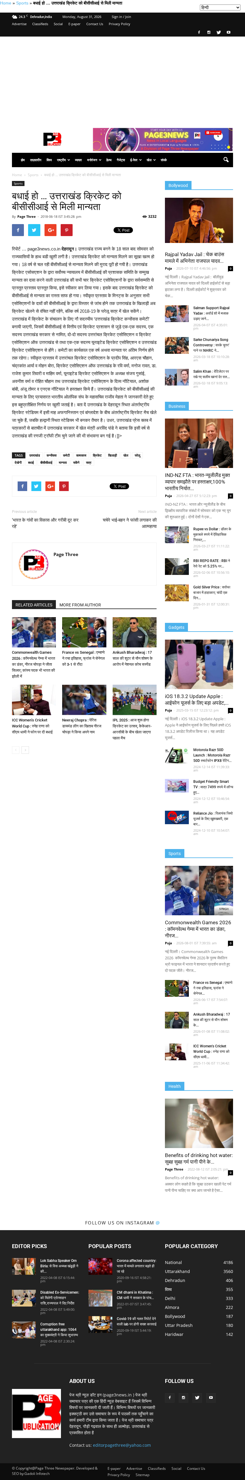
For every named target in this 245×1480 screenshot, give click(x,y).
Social (58, 24)
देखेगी (18, 462)
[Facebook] (199, 32)
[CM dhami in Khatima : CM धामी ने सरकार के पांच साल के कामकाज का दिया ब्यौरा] (100, 1298)
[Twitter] (218, 32)
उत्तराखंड (34, 455)
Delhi (170, 1298)
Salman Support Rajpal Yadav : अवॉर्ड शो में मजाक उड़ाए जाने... (211, 313)
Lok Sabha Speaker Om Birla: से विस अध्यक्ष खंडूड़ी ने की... (59, 1266)
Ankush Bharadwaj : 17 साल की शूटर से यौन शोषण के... (211, 1019)
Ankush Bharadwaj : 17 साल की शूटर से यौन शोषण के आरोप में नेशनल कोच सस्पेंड (133, 658)
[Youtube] (228, 32)
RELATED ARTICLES (34, 604)
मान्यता (63, 462)
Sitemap (142, 1474)
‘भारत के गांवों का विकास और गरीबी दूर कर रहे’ (45, 523)
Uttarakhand (177, 1271)
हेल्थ (108, 160)
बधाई (31, 462)
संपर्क (164, 160)
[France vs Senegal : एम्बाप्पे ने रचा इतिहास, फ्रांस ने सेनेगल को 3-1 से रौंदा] (84, 632)
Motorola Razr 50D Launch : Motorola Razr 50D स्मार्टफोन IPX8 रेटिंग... (212, 755)
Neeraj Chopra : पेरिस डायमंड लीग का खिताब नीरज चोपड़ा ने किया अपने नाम (81, 726)
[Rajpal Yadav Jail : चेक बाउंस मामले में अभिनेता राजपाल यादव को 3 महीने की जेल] (199, 220)
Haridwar (174, 1334)
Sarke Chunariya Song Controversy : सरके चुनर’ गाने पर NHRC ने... (211, 345)
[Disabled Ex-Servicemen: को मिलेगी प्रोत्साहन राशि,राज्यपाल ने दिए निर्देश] (24, 1298)
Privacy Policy (119, 24)
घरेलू (137, 455)
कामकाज (81, 455)
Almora (172, 1307)
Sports (22, 3)
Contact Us (94, 24)
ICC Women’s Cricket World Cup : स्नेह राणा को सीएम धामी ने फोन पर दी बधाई (32, 726)
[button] (226, 160)
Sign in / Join (121, 16)
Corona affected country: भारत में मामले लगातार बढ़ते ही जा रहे (136, 1266)
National (173, 1262)
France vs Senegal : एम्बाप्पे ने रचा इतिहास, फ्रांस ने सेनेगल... (212, 988)
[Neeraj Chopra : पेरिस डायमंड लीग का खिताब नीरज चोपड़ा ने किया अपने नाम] (84, 700)
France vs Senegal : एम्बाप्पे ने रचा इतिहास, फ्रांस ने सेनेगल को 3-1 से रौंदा (83, 658)
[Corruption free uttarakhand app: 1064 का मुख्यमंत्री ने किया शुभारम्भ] (24, 1330)
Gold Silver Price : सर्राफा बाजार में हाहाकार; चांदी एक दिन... (211, 592)
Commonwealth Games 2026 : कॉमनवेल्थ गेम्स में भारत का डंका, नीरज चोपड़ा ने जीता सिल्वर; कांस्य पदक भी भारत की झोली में (33, 664)
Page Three (26, 216)
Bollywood (175, 1316)
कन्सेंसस (51, 455)
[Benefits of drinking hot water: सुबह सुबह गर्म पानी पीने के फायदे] (199, 1123)
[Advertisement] (122, 81)
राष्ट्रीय (61, 160)
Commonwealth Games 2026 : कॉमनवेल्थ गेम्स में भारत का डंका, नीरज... (198, 929)
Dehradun (175, 1280)
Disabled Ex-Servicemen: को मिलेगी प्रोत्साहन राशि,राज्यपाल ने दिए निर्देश (59, 1297)
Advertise (19, 24)
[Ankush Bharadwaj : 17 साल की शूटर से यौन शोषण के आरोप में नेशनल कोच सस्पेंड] (135, 632)
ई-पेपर (133, 160)
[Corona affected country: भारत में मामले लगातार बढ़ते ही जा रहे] (100, 1266)
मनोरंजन (92, 160)
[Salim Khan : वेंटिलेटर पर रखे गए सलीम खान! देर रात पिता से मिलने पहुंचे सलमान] (177, 377)
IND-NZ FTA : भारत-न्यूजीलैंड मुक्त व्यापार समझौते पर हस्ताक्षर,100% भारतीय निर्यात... (197, 481)
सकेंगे (76, 462)
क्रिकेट (97, 455)
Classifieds (40, 24)
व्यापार (78, 160)
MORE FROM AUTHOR (80, 604)
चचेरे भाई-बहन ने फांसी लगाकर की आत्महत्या (130, 523)
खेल (149, 160)
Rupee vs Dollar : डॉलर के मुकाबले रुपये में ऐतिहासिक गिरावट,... (212, 534)
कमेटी (66, 455)
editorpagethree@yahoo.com (122, 1445)
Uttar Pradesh (179, 1325)
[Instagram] (208, 32)
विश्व (49, 160)
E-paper (74, 24)
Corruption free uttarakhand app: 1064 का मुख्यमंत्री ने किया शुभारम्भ (59, 1329)
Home (5, 3)
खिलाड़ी (112, 455)
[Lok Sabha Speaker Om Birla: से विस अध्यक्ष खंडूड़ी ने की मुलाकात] (24, 1266)
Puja (168, 268)
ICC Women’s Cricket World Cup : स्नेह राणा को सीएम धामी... (211, 1051)
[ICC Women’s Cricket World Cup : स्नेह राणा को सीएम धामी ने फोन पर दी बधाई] (34, 700)
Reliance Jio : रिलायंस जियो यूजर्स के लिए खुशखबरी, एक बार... (213, 818)
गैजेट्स (121, 160)
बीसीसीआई (46, 462)
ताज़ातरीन (35, 160)
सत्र (88, 462)
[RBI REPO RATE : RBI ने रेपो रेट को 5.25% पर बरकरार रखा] (177, 566)
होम (23, 160)
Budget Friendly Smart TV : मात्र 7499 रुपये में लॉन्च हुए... (213, 787)
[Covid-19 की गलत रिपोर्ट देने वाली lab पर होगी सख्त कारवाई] (100, 1324)
